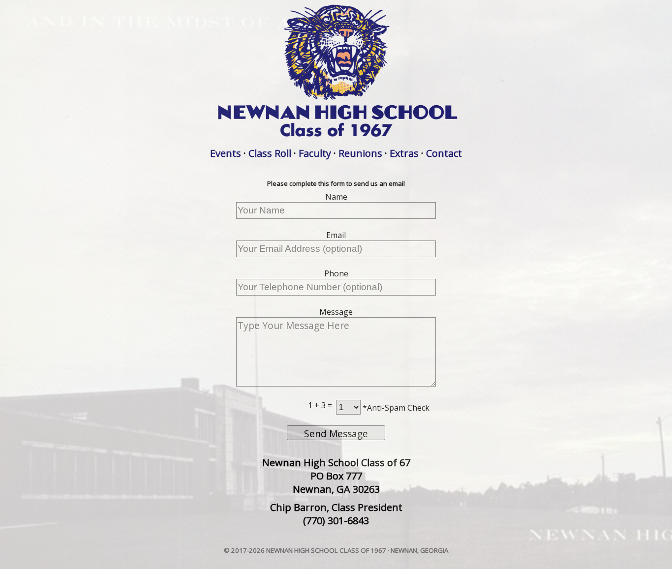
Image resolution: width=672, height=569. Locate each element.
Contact (444, 153)
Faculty (315, 153)
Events (225, 153)
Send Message (336, 433)
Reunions (360, 153)
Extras (404, 153)
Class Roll (269, 153)
